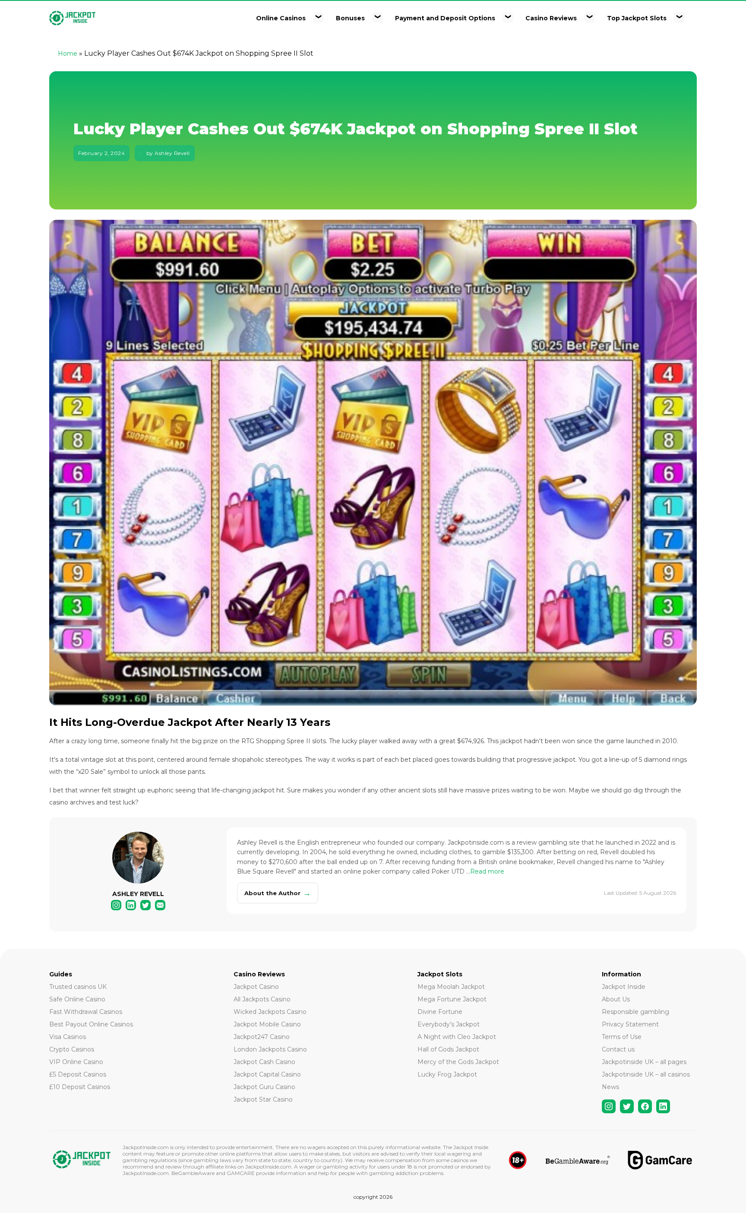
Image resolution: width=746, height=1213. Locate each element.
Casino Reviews (551, 18)
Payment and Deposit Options (445, 18)
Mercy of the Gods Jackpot (458, 1062)
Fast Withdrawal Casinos (85, 1012)
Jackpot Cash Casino (264, 1062)
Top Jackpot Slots (637, 18)
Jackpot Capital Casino (267, 1074)
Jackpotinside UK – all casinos (646, 1074)
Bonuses (350, 18)
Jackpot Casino (256, 987)
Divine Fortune (439, 1012)
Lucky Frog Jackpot (447, 1074)
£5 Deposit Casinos (77, 1074)
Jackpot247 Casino (262, 1037)
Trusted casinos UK (78, 987)
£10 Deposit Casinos (79, 1087)
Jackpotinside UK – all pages (644, 1062)
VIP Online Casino (76, 1062)
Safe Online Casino (77, 999)
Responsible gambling (635, 1012)
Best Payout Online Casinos (91, 1024)
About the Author (277, 893)
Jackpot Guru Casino (264, 1087)
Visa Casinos (67, 1037)
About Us (616, 999)
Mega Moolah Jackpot (451, 987)
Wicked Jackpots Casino (270, 1012)
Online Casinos (281, 18)
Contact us (618, 1049)
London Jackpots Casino (270, 1049)
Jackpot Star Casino (263, 1099)
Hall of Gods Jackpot (448, 1049)
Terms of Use (622, 1037)
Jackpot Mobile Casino (267, 1024)
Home (67, 53)
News (610, 1087)
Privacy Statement (630, 1024)
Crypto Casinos (71, 1049)
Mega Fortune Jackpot (452, 999)
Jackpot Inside (623, 987)
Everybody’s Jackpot (448, 1024)
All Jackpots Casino (262, 999)
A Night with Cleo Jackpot (456, 1037)
